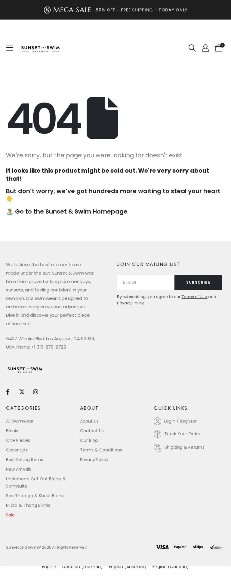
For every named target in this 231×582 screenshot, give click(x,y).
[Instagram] (35, 391)
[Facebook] (7, 391)
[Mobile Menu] (11, 47)
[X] (21, 391)
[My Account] (205, 48)
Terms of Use (195, 297)
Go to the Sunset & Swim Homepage (71, 211)
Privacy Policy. (131, 303)
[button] (192, 48)
